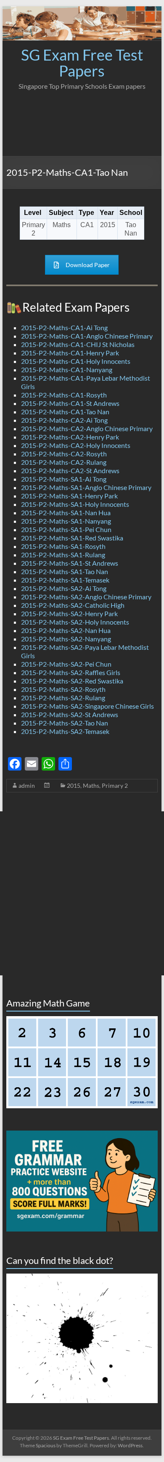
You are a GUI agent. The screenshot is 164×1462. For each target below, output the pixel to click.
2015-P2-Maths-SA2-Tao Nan (64, 723)
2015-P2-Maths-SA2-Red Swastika (72, 681)
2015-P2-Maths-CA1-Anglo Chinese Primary (87, 336)
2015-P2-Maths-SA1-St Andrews (69, 563)
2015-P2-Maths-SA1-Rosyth (63, 546)
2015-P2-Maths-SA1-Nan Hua (66, 512)
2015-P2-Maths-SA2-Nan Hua (66, 630)
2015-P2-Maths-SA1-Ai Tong (63, 479)
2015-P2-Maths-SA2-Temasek (65, 731)
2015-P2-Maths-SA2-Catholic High (72, 605)
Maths (91, 785)
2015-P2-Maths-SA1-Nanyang (66, 521)
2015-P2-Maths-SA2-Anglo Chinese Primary (86, 597)
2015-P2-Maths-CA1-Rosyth (64, 395)
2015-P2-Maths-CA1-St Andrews (70, 403)
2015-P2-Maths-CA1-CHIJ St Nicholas (78, 344)
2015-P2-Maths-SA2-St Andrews (69, 714)
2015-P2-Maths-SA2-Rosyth (63, 689)
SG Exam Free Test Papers (82, 62)
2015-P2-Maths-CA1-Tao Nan (65, 412)
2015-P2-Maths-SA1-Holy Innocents (75, 504)
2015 (73, 785)
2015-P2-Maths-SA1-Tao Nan (64, 571)
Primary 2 (115, 785)
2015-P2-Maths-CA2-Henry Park (70, 437)
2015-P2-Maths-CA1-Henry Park (70, 353)
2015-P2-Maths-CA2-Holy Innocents (75, 445)
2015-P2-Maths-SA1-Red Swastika (72, 538)
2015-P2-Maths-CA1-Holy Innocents (75, 361)
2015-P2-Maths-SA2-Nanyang (66, 639)
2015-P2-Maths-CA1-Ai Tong (64, 327)
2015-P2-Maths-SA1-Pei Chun (66, 529)
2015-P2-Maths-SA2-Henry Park (69, 613)
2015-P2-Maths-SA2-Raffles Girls (70, 672)
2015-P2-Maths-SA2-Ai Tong (63, 588)
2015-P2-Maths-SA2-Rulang (63, 698)
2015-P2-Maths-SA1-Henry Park (69, 496)
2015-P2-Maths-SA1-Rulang (63, 555)
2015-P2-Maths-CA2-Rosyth (64, 454)
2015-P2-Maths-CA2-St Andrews (70, 470)
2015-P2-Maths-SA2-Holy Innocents (75, 622)
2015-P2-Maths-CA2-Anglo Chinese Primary (87, 428)
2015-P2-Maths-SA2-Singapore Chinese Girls (87, 706)
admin (27, 785)
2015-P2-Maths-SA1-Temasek (65, 580)
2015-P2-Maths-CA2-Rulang (63, 462)
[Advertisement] (82, 121)
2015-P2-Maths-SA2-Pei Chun (66, 664)
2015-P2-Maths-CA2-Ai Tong (64, 420)
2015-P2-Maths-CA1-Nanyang (66, 369)
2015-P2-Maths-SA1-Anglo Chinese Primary (86, 487)
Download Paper (88, 264)
